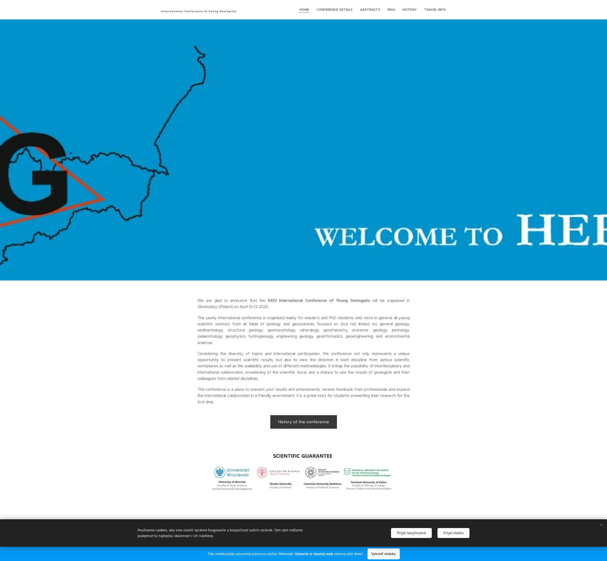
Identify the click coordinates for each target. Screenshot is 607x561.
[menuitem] (305, 10)
